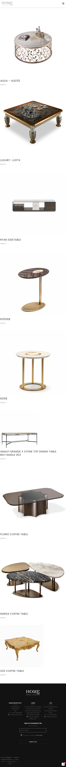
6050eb (5, 319)
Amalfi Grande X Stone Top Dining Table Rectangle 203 (28, 453)
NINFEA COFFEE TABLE (14, 614)
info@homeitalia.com (15, 715)
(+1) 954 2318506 (51, 715)
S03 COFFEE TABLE (12, 671)
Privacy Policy (39, 735)
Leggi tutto (3, 84)
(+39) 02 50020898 (16, 713)
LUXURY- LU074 (10, 160)
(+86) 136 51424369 (33, 715)
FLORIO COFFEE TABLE (14, 534)
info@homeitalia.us (51, 717)
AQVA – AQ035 (10, 81)
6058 (3, 398)
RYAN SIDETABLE (10, 240)
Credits (10, 763)
